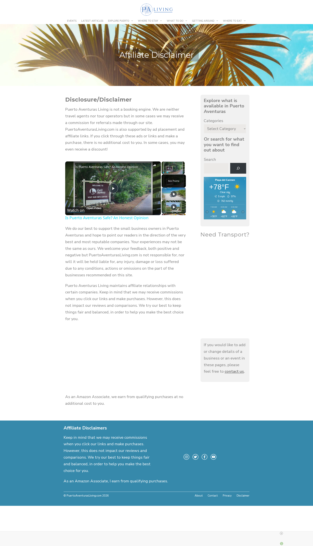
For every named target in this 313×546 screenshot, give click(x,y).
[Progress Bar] (173, 170)
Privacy (227, 496)
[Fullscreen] (183, 172)
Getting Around (203, 20)
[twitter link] (195, 457)
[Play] (163, 172)
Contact (213, 496)
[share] (154, 165)
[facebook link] (204, 457)
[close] (281, 533)
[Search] (238, 168)
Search (210, 159)
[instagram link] (186, 457)
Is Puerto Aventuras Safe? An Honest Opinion (106, 167)
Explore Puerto (118, 20)
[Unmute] (167, 172)
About (199, 496)
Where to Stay (148, 20)
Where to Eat (232, 20)
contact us (234, 371)
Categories (213, 120)
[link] (70, 166)
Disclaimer (243, 496)
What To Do (175, 20)
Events (72, 20)
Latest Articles (92, 20)
